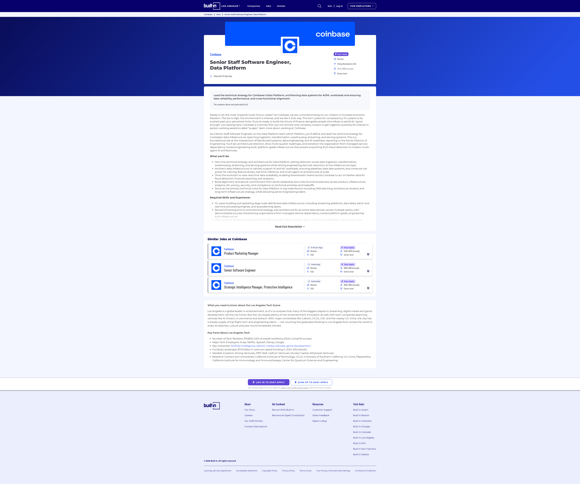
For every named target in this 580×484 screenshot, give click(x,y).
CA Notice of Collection (365, 471)
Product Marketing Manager (241, 253)
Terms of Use (305, 471)
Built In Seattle (361, 454)
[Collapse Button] (368, 254)
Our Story (250, 409)
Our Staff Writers (254, 421)
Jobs (268, 6)
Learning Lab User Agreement (217, 471)
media (270, 345)
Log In (339, 6)
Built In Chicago (361, 426)
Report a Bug (320, 421)
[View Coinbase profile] (290, 34)
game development (298, 345)
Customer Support (322, 409)
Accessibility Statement (246, 471)
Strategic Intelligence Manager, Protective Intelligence (258, 287)
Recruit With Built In (283, 409)
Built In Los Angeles (363, 437)
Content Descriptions (256, 426)
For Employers (361, 6)
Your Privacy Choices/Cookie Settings (333, 471)
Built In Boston (361, 415)
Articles (281, 6)
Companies (253, 6)
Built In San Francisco (364, 448)
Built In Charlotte (362, 421)
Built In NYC (359, 443)
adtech (260, 345)
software (280, 345)
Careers (249, 415)
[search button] (319, 6)
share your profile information (294, 388)
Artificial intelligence (243, 345)
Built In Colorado (362, 432)
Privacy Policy (288, 471)
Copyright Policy (269, 471)
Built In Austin (360, 409)
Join (330, 6)
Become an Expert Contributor (288, 415)
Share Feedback (321, 415)
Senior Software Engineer (240, 270)
